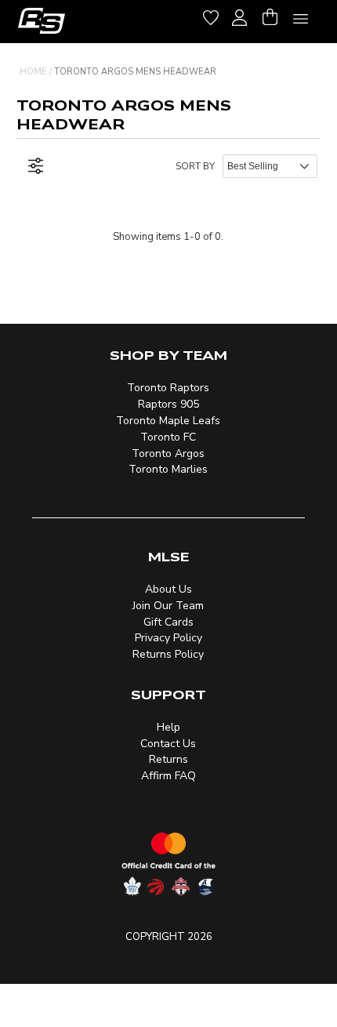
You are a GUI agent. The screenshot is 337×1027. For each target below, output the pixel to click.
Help (168, 727)
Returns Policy (168, 654)
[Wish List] (211, 15)
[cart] (270, 15)
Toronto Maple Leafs (168, 420)
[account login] (239, 15)
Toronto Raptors (168, 387)
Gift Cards (168, 622)
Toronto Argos (168, 453)
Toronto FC (168, 437)
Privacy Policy (168, 637)
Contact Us (168, 743)
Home (33, 72)
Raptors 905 (168, 404)
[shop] (41, 21)
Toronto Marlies (168, 469)
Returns (168, 759)
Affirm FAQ (168, 775)
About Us (168, 589)
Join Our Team (168, 605)
